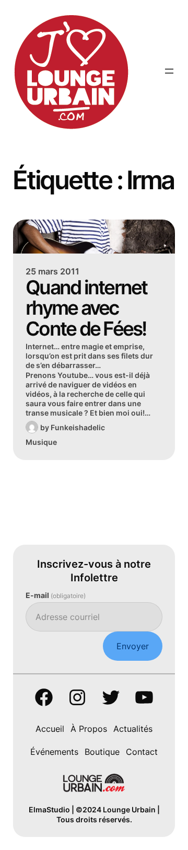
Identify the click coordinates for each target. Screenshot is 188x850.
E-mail (56, 595)
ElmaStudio (49, 809)
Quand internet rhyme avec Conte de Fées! (86, 308)
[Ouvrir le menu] (169, 71)
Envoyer (132, 646)
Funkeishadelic (78, 427)
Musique (41, 442)
